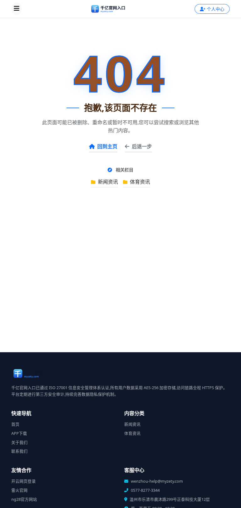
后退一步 (142, 146)
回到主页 (107, 146)
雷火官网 (19, 490)
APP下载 (19, 433)
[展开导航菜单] (16, 9)
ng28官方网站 (24, 499)
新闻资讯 (107, 181)
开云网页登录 (23, 481)
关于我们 (19, 442)
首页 (15, 424)
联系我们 (19, 451)
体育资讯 (139, 181)
